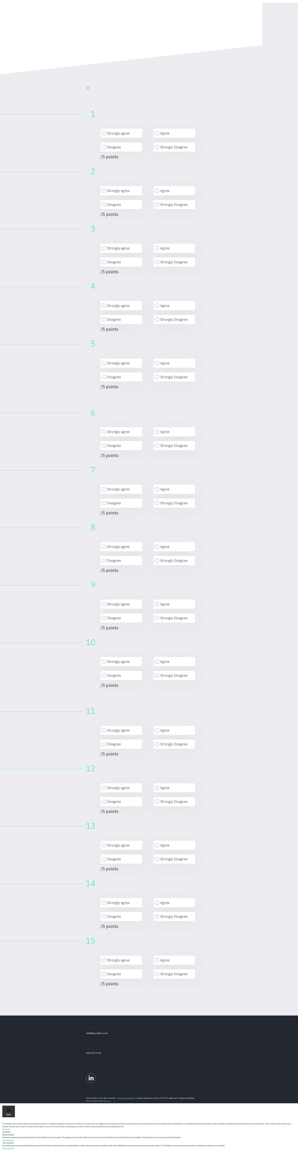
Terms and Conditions (126, 1098)
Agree (164, 133)
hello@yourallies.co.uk (97, 1033)
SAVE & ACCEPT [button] (8, 1148)
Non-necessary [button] (8, 1140)
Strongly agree (118, 133)
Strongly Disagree (174, 147)
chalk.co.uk (106, 1101)
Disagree (114, 147)
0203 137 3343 (93, 1053)
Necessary (6, 1132)
